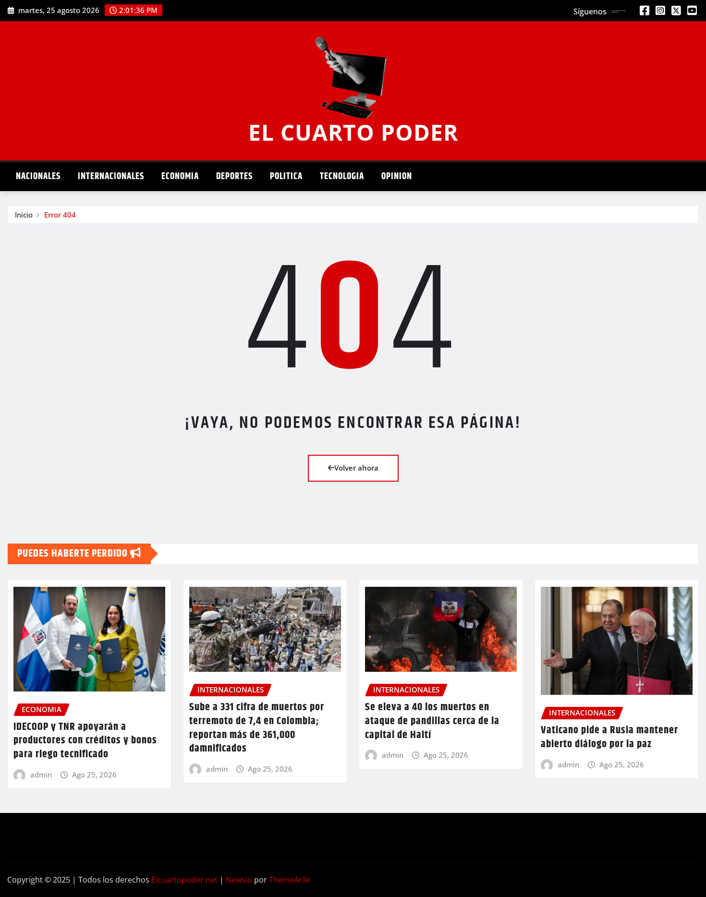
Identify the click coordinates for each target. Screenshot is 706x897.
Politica (286, 176)
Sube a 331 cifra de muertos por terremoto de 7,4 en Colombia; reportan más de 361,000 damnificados (256, 728)
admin (41, 774)
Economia (180, 176)
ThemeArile (289, 879)
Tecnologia (342, 176)
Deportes (234, 176)
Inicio (24, 214)
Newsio (239, 879)
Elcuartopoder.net (184, 879)
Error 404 (60, 214)
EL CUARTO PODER (353, 132)
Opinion (396, 176)
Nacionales (38, 176)
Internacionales (111, 176)
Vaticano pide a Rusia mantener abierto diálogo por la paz (609, 737)
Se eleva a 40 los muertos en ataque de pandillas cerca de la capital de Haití (432, 721)
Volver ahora (356, 468)
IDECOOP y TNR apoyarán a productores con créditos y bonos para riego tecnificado (85, 741)
